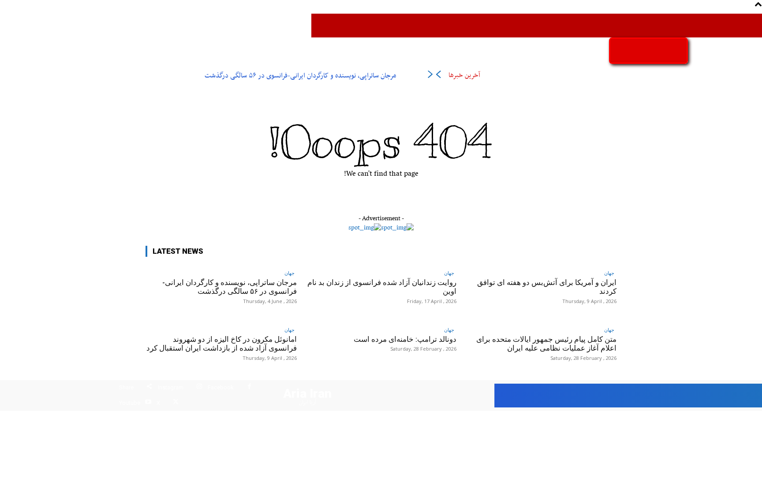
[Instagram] (199, 388)
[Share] (149, 388)
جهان (289, 272)
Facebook (221, 387)
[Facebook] (249, 388)
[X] (175, 403)
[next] (430, 76)
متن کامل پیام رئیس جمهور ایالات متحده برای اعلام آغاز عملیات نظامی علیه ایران (546, 343)
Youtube (129, 403)
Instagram (170, 387)
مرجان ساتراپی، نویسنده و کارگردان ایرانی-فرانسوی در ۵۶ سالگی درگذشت (300, 75)
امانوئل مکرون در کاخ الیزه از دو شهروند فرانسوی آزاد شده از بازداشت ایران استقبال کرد (221, 343)
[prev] (438, 76)
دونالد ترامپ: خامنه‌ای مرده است (405, 339)
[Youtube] (148, 403)
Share (126, 387)
